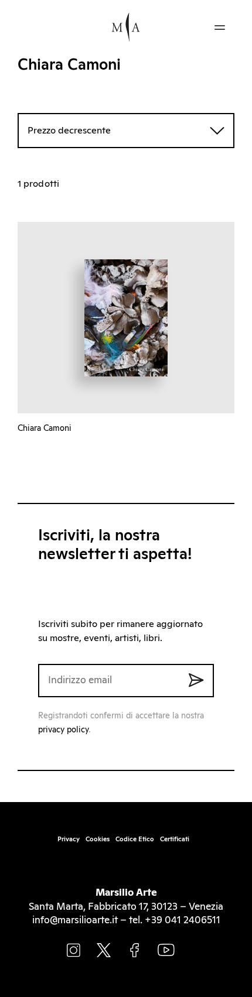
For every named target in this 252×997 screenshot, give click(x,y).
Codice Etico (134, 839)
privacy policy (63, 730)
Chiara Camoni (44, 428)
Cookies (98, 839)
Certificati (174, 839)
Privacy (68, 839)
